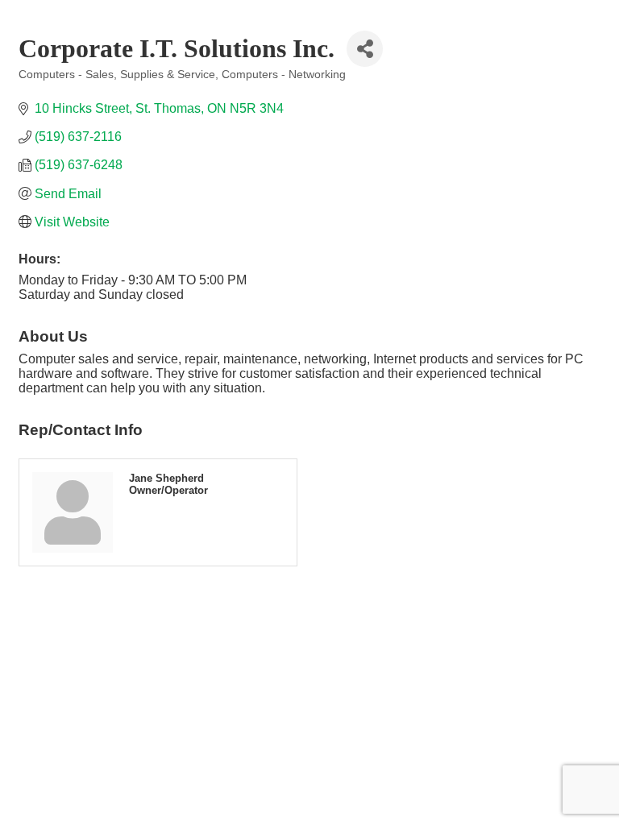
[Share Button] (365, 49)
